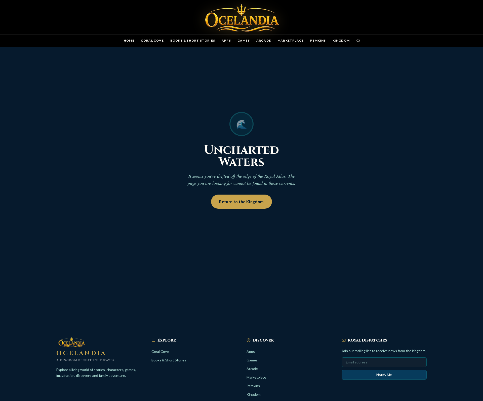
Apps (226, 40)
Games (243, 40)
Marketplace (290, 40)
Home (129, 40)
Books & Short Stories (192, 40)
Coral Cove (152, 40)
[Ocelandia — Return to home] (241, 18)
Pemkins (318, 40)
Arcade (263, 40)
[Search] (358, 41)
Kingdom (341, 40)
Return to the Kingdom (241, 201)
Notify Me (384, 375)
